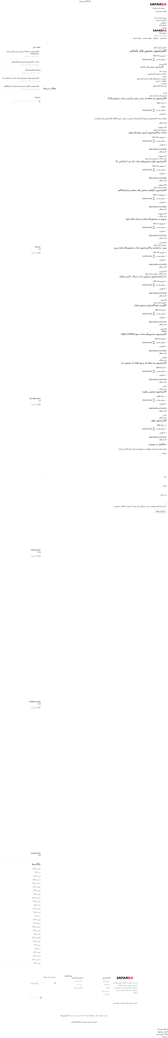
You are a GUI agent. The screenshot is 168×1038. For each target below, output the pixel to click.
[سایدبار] (165, 1025)
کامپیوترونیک (64, 1015)
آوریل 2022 (37, 876)
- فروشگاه (107, 984)
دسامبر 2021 (36, 883)
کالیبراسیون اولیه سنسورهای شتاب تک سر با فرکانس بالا (141, 161)
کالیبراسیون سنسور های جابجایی (152, 67)
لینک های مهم (106, 978)
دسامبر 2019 (36, 898)
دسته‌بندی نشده (154, 95)
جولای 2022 (37, 869)
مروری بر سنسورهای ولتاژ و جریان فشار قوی (146, 219)
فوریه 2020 (37, 890)
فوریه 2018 (37, 952)
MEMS (164, 331)
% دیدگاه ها (27, 56)
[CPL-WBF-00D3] (21, 324)
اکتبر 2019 (37, 905)
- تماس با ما (106, 994)
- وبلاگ (108, 987)
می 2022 (38, 872)
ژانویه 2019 (37, 923)
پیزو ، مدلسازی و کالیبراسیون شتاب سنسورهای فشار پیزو (140, 247)
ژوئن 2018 (37, 945)
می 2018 (38, 948)
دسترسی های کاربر (74, 977)
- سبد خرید (80, 984)
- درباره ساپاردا (106, 991)
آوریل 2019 (37, 919)
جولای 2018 (37, 941)
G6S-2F (38, 247)
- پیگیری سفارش (78, 987)
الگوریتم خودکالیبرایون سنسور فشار (150, 305)
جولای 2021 (37, 887)
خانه (166, 45)
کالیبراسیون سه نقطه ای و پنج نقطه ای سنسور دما (144, 363)
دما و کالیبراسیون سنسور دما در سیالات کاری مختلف (143, 276)
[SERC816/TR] (21, 476)
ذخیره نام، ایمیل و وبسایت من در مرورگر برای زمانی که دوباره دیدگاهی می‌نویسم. (140, 506)
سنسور (158, 74)
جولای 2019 (37, 908)
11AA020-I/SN (36, 853)
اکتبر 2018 (37, 934)
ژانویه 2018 (37, 956)
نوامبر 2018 (37, 930)
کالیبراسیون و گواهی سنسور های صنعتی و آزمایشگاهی (142, 190)
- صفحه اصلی (106, 981)
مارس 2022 (37, 879)
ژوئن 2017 (37, 963)
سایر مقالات (163, 158)
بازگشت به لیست (161, 81)
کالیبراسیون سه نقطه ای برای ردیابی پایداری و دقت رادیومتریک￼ (137, 98)
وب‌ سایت (163, 495)
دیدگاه (164, 453)
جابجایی (164, 74)
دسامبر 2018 (36, 927)
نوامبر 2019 (37, 901)
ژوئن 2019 (37, 912)
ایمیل (164, 486)
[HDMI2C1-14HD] (21, 627)
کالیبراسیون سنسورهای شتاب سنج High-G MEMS (144, 334)
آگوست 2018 (36, 938)
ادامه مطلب (163, 123)
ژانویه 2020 (37, 894)
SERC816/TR (36, 550)
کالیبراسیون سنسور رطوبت (154, 391)
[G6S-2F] (26, 173)
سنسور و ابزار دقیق (158, 45)
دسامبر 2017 (36, 959)
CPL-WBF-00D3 (35, 398)
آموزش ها (163, 95)
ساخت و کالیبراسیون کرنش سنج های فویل (147, 132)
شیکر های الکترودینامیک (33, 70)
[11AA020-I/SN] (21, 779)
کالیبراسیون (151, 74)
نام (165, 477)
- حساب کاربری (78, 981)
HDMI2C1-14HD (35, 702)
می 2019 (38, 916)
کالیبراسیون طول (159, 420)
